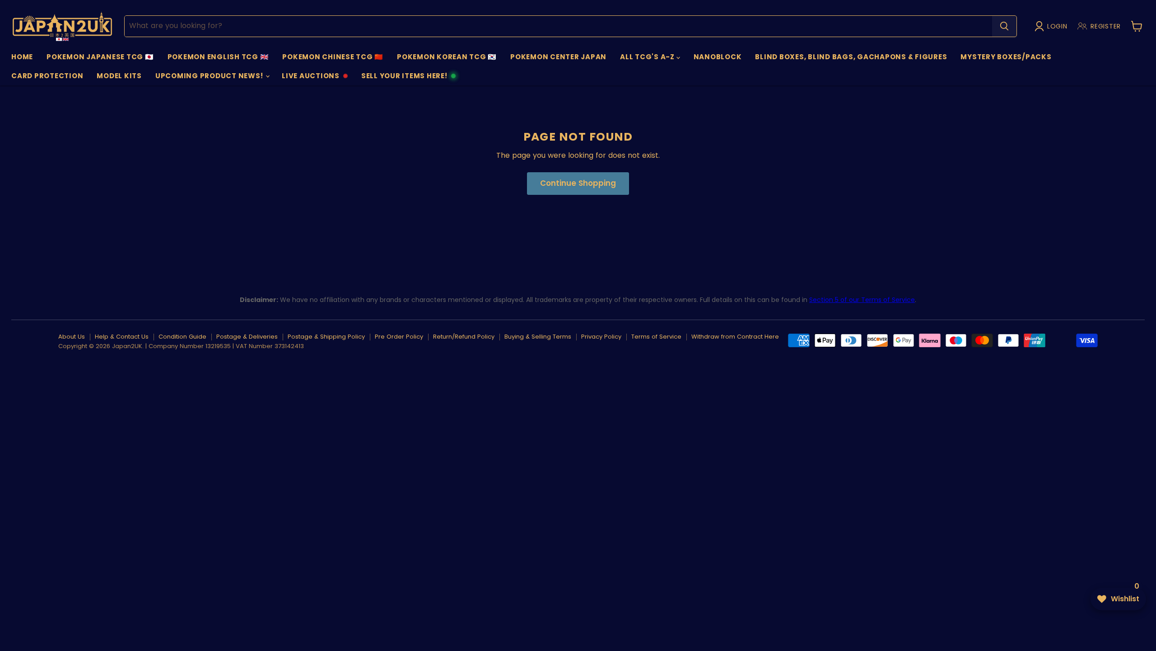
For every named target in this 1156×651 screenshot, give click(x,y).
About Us (71, 336)
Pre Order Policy (399, 336)
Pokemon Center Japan (558, 56)
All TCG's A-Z (648, 56)
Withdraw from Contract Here (735, 336)
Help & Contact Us (122, 336)
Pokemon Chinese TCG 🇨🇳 (332, 56)
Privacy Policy (601, 336)
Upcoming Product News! (210, 75)
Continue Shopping (578, 183)
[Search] (1004, 26)
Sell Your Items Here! (404, 78)
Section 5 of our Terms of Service (862, 299)
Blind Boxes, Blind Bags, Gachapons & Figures (851, 56)
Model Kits (119, 75)
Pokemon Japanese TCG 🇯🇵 (100, 56)
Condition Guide (182, 336)
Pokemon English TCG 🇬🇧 (218, 56)
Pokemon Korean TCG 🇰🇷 (447, 56)
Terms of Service (656, 336)
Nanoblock (718, 56)
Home (22, 56)
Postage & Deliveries (247, 336)
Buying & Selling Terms (537, 336)
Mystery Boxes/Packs (1005, 56)
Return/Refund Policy (463, 336)
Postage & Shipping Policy (326, 336)
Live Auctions (310, 78)
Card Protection (47, 75)
